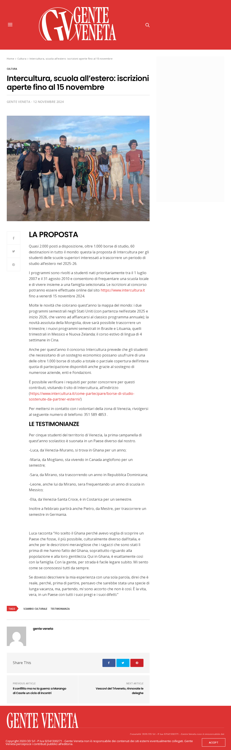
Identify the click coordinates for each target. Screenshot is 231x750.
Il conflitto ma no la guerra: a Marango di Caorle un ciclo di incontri (39, 690)
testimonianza (60, 608)
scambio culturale (35, 608)
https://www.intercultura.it (123, 290)
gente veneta (18, 102)
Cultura (12, 69)
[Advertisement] (195, 128)
